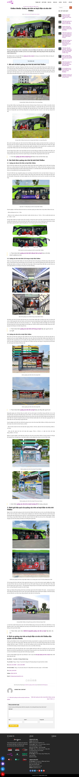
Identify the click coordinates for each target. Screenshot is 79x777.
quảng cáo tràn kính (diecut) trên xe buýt (31, 253)
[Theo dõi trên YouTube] (44, 771)
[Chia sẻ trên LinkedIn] (35, 680)
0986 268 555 (14, 673)
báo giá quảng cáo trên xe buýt (43, 654)
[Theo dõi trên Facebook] (30, 771)
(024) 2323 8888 (12, 664)
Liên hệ (70, 2)
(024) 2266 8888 (21, 664)
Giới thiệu (44, 2)
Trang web (42, 719)
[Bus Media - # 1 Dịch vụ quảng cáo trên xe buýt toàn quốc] (10, 2)
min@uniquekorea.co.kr (37, 766)
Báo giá (55, 2)
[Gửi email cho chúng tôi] (37, 771)
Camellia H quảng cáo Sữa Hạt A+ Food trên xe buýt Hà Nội (67, 76)
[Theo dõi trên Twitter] (35, 771)
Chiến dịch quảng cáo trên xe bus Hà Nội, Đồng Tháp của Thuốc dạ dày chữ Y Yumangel (67, 43)
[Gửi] (70, 7)
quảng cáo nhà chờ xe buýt (27, 410)
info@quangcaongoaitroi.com (16, 676)
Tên (10, 719)
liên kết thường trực (44, 684)
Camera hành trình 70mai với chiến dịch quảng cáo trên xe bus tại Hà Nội (67, 28)
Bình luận (11, 709)
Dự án (60, 2)
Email (25, 719)
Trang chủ (37, 2)
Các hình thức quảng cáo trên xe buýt (31, 6)
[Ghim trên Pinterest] (33, 680)
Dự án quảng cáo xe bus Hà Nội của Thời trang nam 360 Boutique (66, 70)
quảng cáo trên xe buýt (29, 56)
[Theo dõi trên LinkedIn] (42, 771)
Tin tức (64, 2)
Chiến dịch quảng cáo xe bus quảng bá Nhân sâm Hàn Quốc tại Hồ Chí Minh (67, 63)
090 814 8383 (33, 756)
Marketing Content (36, 14)
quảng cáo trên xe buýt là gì (23, 156)
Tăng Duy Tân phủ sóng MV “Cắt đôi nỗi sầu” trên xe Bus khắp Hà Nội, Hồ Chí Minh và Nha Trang (67, 50)
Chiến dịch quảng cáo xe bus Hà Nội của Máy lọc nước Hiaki (67, 22)
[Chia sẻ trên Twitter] (29, 680)
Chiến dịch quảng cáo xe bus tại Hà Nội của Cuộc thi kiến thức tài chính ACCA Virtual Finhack (67, 35)
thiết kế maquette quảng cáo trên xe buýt (34, 631)
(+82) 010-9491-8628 (35, 764)
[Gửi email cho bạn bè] (31, 680)
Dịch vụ (49, 2)
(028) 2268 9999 (12, 670)
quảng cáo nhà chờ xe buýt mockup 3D (27, 504)
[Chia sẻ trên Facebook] (26, 680)
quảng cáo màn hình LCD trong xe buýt (30, 329)
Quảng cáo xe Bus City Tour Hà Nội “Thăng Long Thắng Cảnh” (66, 16)
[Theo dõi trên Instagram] (33, 771)
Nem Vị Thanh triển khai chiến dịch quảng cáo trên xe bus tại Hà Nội (67, 57)
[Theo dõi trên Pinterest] (39, 771)
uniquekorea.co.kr (37, 767)
